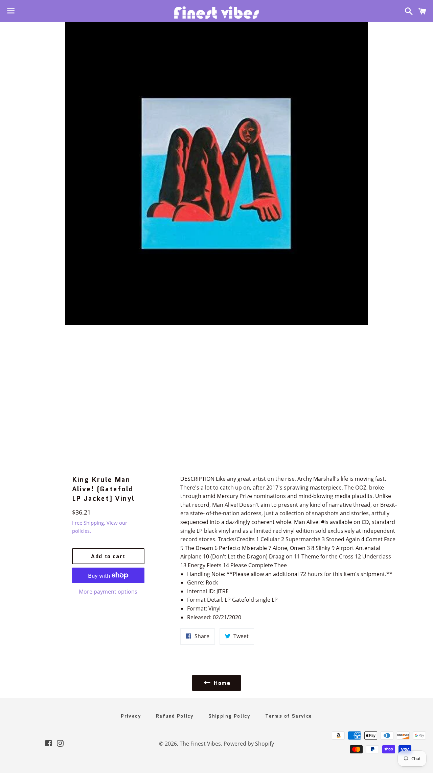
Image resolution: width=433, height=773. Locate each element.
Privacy (131, 716)
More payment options (108, 591)
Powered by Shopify (249, 743)
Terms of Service (288, 716)
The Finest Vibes (200, 743)
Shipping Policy (229, 716)
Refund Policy (174, 716)
